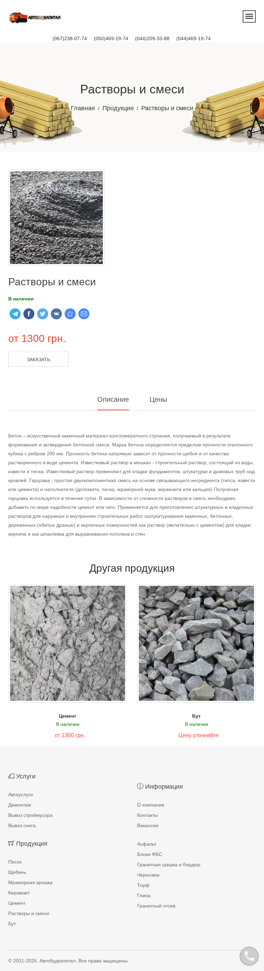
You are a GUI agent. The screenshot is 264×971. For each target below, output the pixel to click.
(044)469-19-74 (193, 38)
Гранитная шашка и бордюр (168, 864)
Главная (83, 108)
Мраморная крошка (30, 882)
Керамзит (19, 892)
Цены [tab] (158, 399)
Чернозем (148, 875)
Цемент (67, 716)
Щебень (17, 872)
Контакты (147, 815)
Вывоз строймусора (30, 815)
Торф (143, 885)
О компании (150, 805)
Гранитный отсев (156, 906)
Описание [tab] (113, 399)
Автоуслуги (20, 794)
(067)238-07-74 (70, 38)
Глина (144, 895)
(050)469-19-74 (111, 38)
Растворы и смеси (28, 913)
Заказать (38, 359)
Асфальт (146, 844)
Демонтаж (19, 805)
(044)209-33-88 (152, 38)
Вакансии (147, 825)
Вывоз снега (22, 825)
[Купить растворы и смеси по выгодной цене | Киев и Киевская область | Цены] (70, 313)
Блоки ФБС (149, 854)
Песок (15, 862)
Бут (196, 716)
